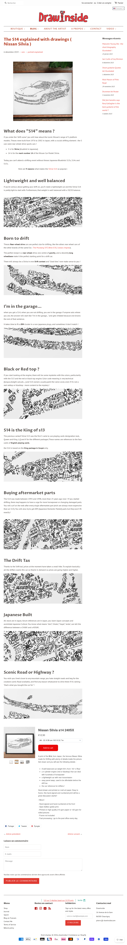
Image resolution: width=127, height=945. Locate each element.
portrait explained (35, 52)
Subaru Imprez (63, 247)
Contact (95, 28)
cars (23, 52)
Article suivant (74, 834)
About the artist (55, 28)
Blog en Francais (10, 918)
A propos (77, 28)
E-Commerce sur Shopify (77, 935)
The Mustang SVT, (40, 247)
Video (111, 28)
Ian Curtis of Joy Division (112, 59)
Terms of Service (10, 924)
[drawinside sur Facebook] (36, 909)
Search (6, 915)
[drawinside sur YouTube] (45, 909)
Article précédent (13, 834)
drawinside (63, 935)
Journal (6, 911)
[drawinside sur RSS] (49, 909)
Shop (6, 908)
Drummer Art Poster (110, 91)
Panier (120, 3)
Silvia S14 (53, 169)
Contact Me (8, 921)
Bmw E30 (52, 247)
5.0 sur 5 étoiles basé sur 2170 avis (59, 900)
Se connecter (87, 3)
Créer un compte (104, 3)
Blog (33, 28)
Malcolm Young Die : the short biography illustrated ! (112, 47)
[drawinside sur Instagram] (40, 909)
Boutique (17, 28)
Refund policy (9, 928)
